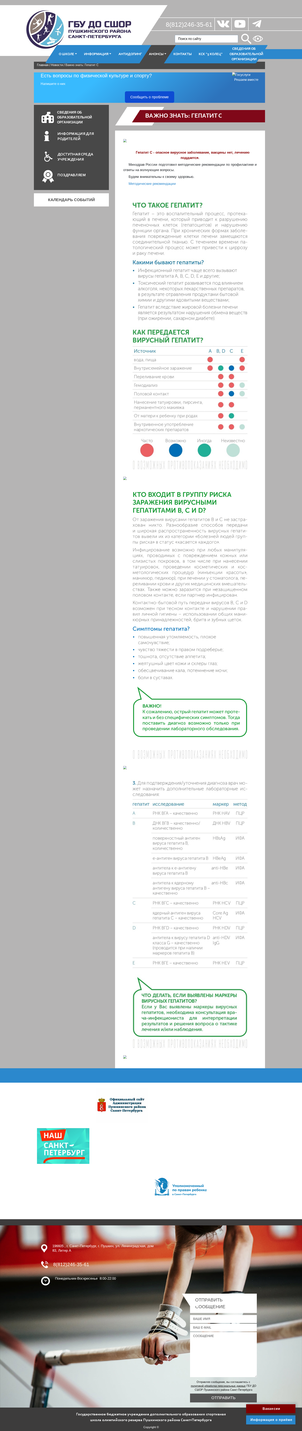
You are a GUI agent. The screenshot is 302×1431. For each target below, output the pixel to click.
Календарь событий (71, 200)
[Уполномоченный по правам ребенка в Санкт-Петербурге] (180, 1186)
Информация (96, 54)
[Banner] (122, 1105)
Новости (57, 65)
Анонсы (156, 54)
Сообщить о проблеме (149, 97)
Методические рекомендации (152, 184)
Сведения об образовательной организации (245, 54)
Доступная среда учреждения (75, 157)
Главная (42, 65)
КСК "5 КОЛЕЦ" (210, 54)
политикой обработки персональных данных (218, 1385)
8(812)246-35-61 (189, 24)
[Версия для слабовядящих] (258, 39)
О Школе (66, 54)
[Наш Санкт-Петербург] (63, 1145)
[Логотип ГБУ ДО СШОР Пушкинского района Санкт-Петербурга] (79, 29)
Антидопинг (130, 54)
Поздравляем (72, 175)
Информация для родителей (76, 136)
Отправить (223, 1398)
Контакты (182, 54)
